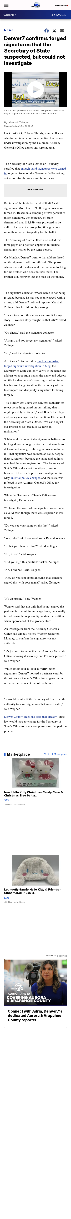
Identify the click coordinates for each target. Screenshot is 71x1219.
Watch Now (61, 5)
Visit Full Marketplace (55, 754)
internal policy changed (25, 478)
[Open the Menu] (6, 5)
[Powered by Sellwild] (62, 956)
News (9, 30)
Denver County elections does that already (30, 716)
